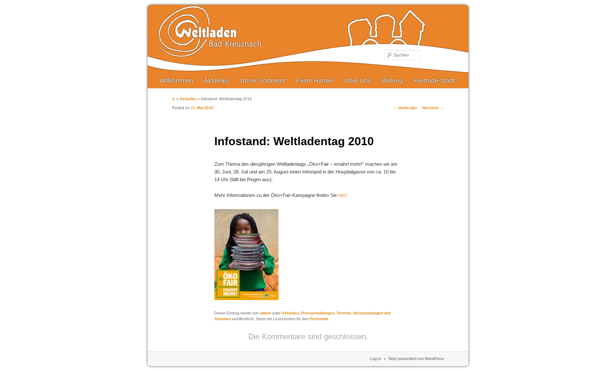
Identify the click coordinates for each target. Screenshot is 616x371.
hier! (342, 195)
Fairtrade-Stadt (434, 80)
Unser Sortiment (262, 80)
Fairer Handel (315, 80)
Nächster (433, 108)
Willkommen (176, 80)
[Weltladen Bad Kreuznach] (208, 52)
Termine (343, 313)
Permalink (319, 319)
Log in (375, 359)
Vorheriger (405, 108)
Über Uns (358, 80)
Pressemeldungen (317, 313)
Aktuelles (216, 80)
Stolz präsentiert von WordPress (416, 359)
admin (265, 313)
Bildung (392, 80)
